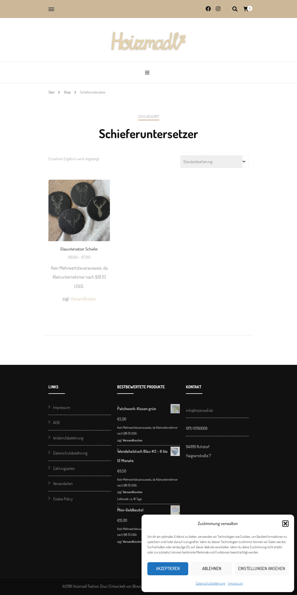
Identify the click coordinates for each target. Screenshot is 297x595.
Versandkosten (83, 298)
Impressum (235, 583)
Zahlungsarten (64, 468)
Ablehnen (211, 568)
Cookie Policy (63, 498)
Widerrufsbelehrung (68, 437)
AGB (56, 422)
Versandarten (63, 483)
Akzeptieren (168, 568)
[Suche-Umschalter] (235, 9)
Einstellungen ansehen (261, 568)
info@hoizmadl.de (199, 410)
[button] (285, 524)
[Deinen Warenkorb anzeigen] (246, 9)
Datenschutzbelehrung (210, 583)
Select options (79, 230)
